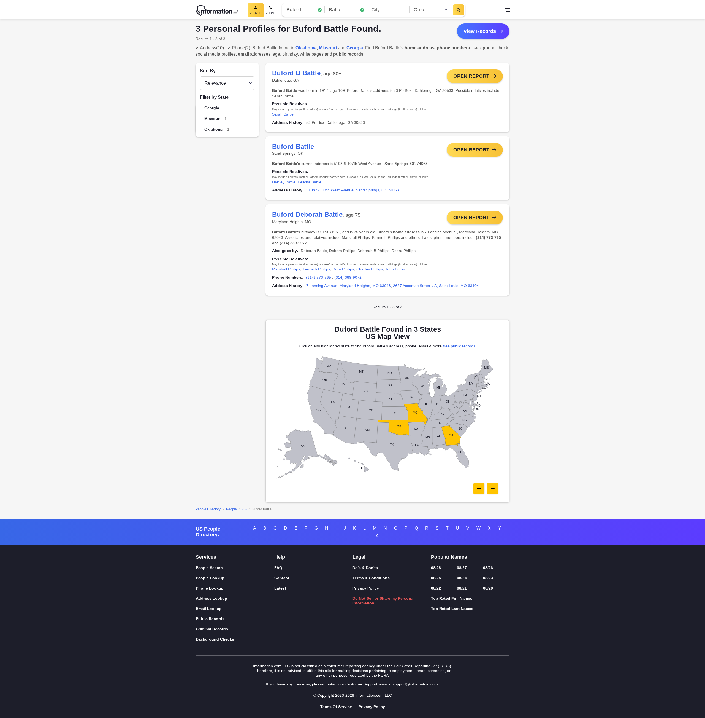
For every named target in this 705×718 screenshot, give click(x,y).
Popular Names (449, 557)
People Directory (208, 509)
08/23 (488, 578)
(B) (244, 509)
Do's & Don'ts (365, 568)
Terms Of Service (336, 706)
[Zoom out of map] (492, 488)
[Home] (217, 10)
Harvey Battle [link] (283, 182)
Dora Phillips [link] (343, 269)
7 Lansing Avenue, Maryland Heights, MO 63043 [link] (348, 285)
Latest (280, 588)
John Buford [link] (395, 269)
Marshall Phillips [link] (286, 269)
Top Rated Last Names (452, 608)
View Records (479, 31)
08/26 (488, 568)
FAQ (278, 568)
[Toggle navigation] (507, 10)
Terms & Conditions (371, 578)
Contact (281, 578)
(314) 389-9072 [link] (348, 277)
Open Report (471, 76)
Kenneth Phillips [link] (316, 269)
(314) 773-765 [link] (318, 277)
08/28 (436, 568)
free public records (459, 346)
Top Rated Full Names (451, 598)
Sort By (208, 70)
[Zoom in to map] (478, 488)
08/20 (488, 588)
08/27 (462, 568)
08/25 (436, 578)
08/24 (462, 578)
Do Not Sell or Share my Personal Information (383, 600)
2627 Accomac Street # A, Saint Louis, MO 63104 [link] (436, 285)
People (231, 509)
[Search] (458, 9)
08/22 (436, 588)
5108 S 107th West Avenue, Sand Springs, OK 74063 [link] (352, 190)
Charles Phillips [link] (369, 269)
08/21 (462, 588)
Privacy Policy (365, 588)
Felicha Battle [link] (309, 182)
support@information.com (415, 684)
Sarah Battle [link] (283, 114)
